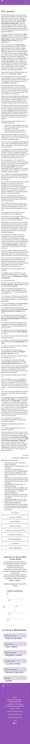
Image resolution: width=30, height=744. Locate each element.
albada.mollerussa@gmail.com (16, 706)
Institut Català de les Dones (15, 717)
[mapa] (15, 732)
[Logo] (7, 2)
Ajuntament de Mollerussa (15, 714)
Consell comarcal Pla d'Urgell (15, 711)
